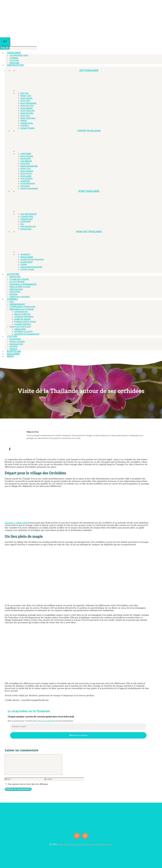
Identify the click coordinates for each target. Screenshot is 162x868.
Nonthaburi (27, 183)
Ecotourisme (16, 282)
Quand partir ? (22, 324)
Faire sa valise (22, 319)
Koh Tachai (26, 113)
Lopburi (25, 181)
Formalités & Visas (25, 322)
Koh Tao (25, 116)
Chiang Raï (26, 219)
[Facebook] (9, 449)
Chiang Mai (26, 216)
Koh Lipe (25, 101)
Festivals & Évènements (23, 284)
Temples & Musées (19, 297)
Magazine (13, 354)
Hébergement (17, 304)
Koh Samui (26, 108)
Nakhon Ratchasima (32, 259)
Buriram (25, 254)
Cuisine (13, 58)
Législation (16, 344)
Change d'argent (23, 317)
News (10, 356)
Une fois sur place (20, 327)
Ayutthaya (26, 156)
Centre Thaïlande (88, 131)
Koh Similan (27, 111)
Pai (22, 224)
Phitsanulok (27, 226)
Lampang (25, 221)
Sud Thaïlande (88, 70)
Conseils (12, 299)
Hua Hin (25, 164)
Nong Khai (26, 262)
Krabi (23, 121)
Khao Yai (25, 169)
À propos (80, 844)
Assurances (21, 312)
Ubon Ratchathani (31, 267)
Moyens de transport (26, 334)
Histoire (14, 63)
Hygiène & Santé (23, 332)
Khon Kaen (26, 257)
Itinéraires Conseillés (22, 307)
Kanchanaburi (28, 166)
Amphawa (25, 154)
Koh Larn (25, 176)
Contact (109, 844)
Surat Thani (27, 128)
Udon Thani (27, 269)
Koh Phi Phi (26, 106)
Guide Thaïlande (65, 844)
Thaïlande (14, 53)
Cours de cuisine (19, 279)
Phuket (24, 126)
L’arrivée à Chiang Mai (16, 523)
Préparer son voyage (21, 309)
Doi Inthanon (28, 214)
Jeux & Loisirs (17, 342)
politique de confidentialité (46, 721)
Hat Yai (24, 93)
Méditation (16, 289)
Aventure (14, 277)
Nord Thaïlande (88, 191)
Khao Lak (25, 96)
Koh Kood (26, 174)
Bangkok (25, 159)
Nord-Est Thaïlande (89, 231)
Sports (13, 294)
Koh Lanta (26, 98)
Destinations (15, 65)
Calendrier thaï (18, 55)
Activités (13, 274)
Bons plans (14, 351)
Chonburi (26, 161)
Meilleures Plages (19, 287)
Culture (14, 60)
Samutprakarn (29, 188)
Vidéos (13, 349)
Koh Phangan (28, 103)
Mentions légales (94, 844)
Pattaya (24, 186)
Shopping (14, 292)
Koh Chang (26, 171)
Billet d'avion (22, 314)
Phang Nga (26, 123)
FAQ (11, 302)
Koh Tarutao (27, 118)
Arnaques (20, 329)
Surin (23, 264)
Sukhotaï (25, 229)
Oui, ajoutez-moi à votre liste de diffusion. (27, 784)
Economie (15, 339)
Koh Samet (26, 179)
